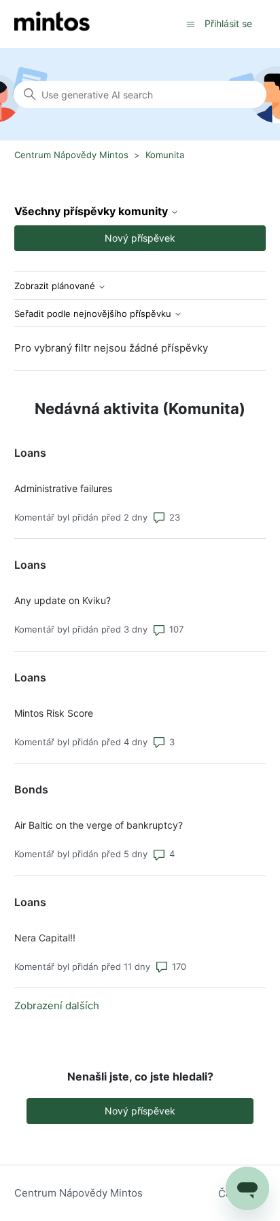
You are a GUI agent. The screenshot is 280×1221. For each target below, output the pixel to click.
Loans (30, 452)
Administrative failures (63, 488)
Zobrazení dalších (56, 1005)
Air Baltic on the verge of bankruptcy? (98, 825)
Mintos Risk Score (53, 713)
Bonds (31, 789)
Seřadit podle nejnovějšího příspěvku (94, 314)
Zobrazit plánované (56, 286)
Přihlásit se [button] (228, 23)
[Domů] (52, 24)
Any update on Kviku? (62, 600)
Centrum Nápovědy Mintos (71, 154)
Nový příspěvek (140, 238)
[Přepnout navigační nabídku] (190, 23)
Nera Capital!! (44, 937)
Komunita (164, 154)
